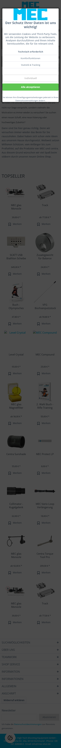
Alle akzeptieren (30, 87)
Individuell (30, 78)
